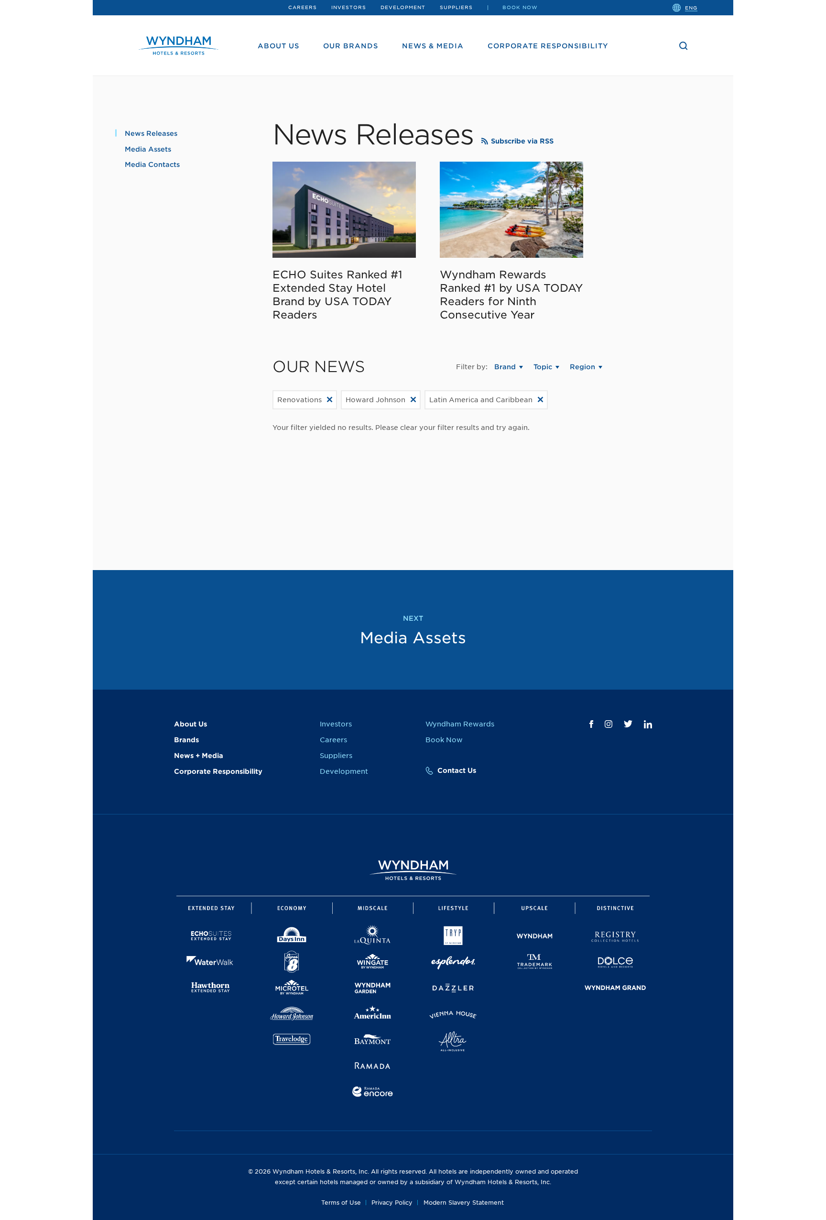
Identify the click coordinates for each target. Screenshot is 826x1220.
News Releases (151, 133)
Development (402, 7)
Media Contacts (152, 164)
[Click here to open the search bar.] (683, 46)
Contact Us (456, 770)
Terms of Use (341, 1202)
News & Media (433, 46)
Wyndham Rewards (459, 724)
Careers (302, 7)
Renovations (299, 400)
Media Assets (148, 149)
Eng (691, 7)
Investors (348, 7)
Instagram (608, 724)
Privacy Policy (392, 1202)
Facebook (591, 724)
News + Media (198, 755)
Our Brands (350, 46)
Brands (186, 740)
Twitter (628, 723)
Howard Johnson (375, 400)
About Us (278, 46)
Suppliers (456, 7)
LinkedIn (648, 724)
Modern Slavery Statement (464, 1202)
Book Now (520, 7)
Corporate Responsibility (548, 46)
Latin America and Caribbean (481, 400)
